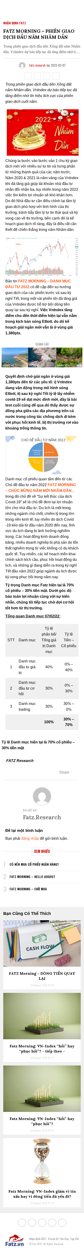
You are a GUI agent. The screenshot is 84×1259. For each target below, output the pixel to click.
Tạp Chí (74, 1239)
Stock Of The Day (58, 1239)
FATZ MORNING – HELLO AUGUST (32, 876)
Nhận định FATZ (14, 22)
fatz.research (37, 65)
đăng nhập (30, 838)
